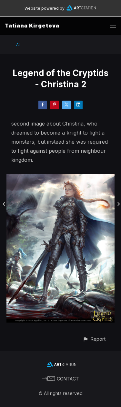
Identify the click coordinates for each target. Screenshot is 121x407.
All (18, 44)
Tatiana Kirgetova (32, 25)
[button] (94, 339)
